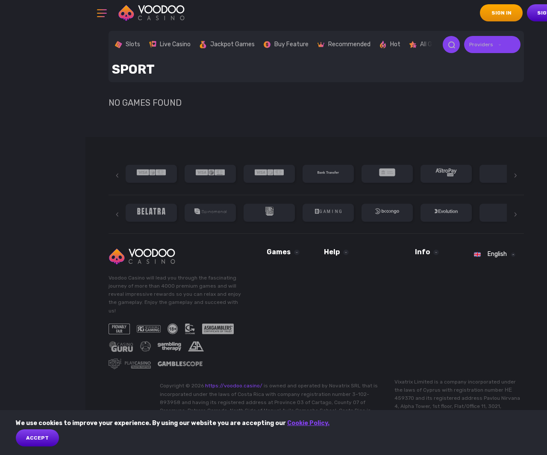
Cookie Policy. (308, 423)
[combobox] (492, 44)
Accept (37, 438)
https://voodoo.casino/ (233, 386)
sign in (501, 13)
